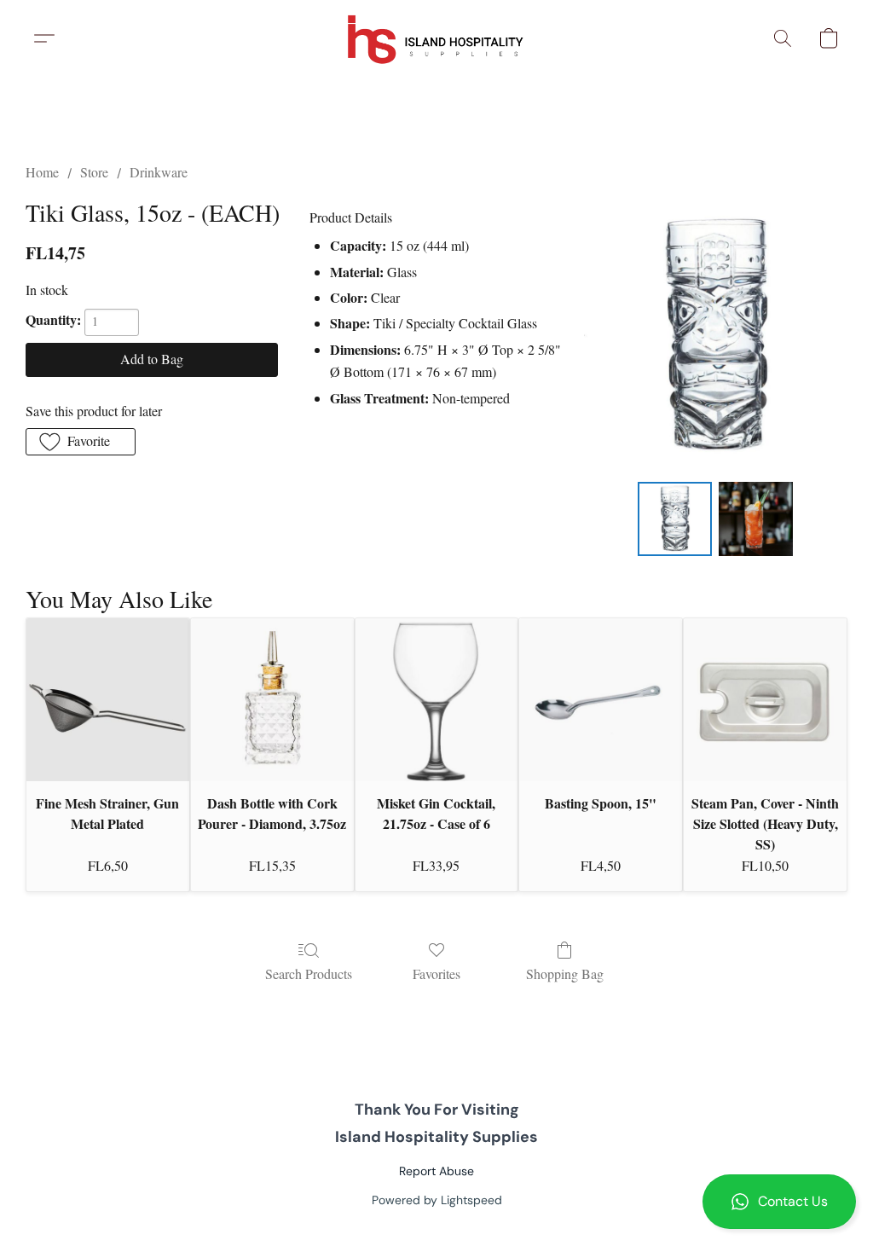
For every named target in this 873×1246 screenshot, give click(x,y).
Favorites (436, 973)
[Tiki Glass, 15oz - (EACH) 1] (756, 519)
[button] (779, 1201)
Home (42, 172)
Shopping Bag (565, 973)
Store (94, 172)
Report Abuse (436, 1171)
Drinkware (159, 172)
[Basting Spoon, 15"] (600, 699)
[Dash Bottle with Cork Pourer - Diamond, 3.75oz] (272, 699)
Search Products (308, 973)
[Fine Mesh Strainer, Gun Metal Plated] (107, 699)
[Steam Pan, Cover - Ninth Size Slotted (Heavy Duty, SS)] (765, 699)
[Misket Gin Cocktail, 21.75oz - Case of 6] (437, 699)
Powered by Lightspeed (437, 1200)
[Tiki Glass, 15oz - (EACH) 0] (675, 519)
